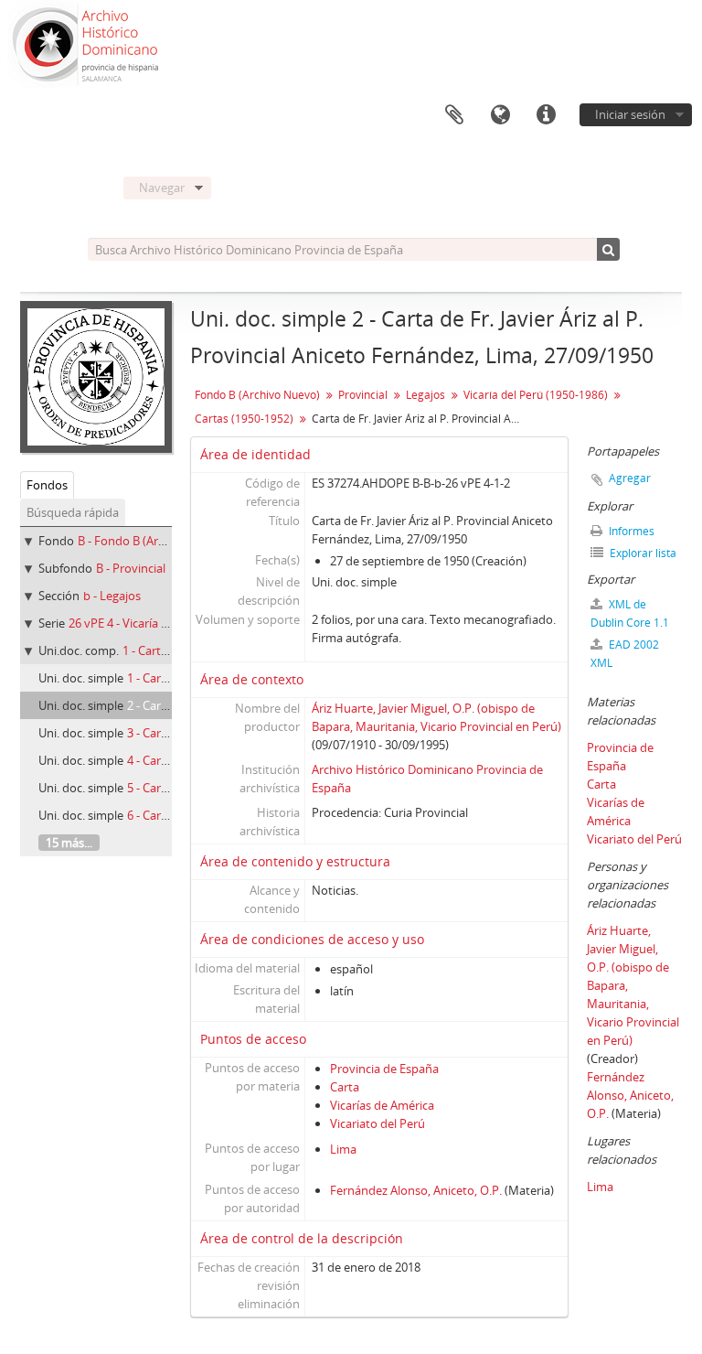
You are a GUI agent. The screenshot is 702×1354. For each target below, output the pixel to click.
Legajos (425, 395)
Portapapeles (454, 115)
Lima (343, 1149)
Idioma (500, 115)
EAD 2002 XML (624, 654)
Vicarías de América (382, 1105)
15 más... (69, 842)
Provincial (363, 395)
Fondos (47, 485)
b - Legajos (112, 595)
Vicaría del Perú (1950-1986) (535, 395)
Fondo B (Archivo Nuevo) (257, 395)
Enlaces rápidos (546, 115)
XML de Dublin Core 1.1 (629, 613)
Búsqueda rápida (73, 512)
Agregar (630, 478)
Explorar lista (641, 553)
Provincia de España (384, 1068)
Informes (630, 531)
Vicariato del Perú (377, 1123)
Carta (344, 1087)
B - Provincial (130, 568)
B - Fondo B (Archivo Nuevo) (154, 540)
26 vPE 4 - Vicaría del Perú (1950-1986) (170, 623)
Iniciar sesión (630, 114)
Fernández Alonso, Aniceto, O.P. (416, 1190)
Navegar (162, 187)
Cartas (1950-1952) (244, 418)
